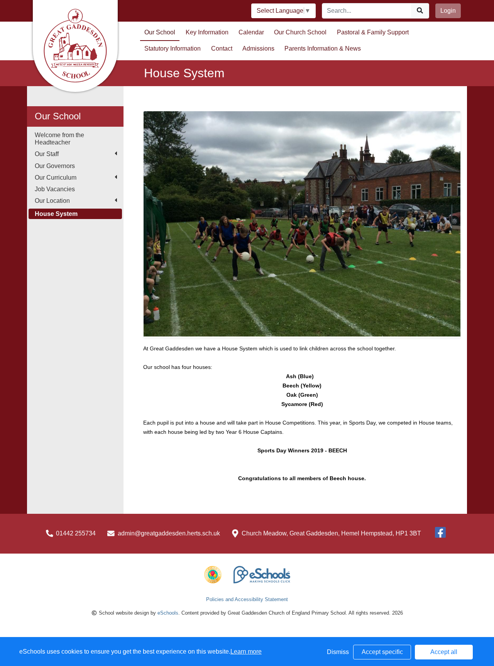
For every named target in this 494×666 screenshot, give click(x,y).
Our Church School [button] (300, 32)
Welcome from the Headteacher (59, 139)
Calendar (251, 32)
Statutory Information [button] (172, 48)
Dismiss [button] (338, 652)
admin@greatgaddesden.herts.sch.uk (169, 533)
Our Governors (55, 166)
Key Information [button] (207, 32)
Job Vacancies (55, 189)
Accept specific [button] (382, 652)
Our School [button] (159, 32)
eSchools (167, 613)
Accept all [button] (443, 652)
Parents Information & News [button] (322, 48)
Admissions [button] (258, 48)
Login (448, 10)
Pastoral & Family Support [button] (373, 32)
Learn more (246, 651)
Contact (221, 48)
